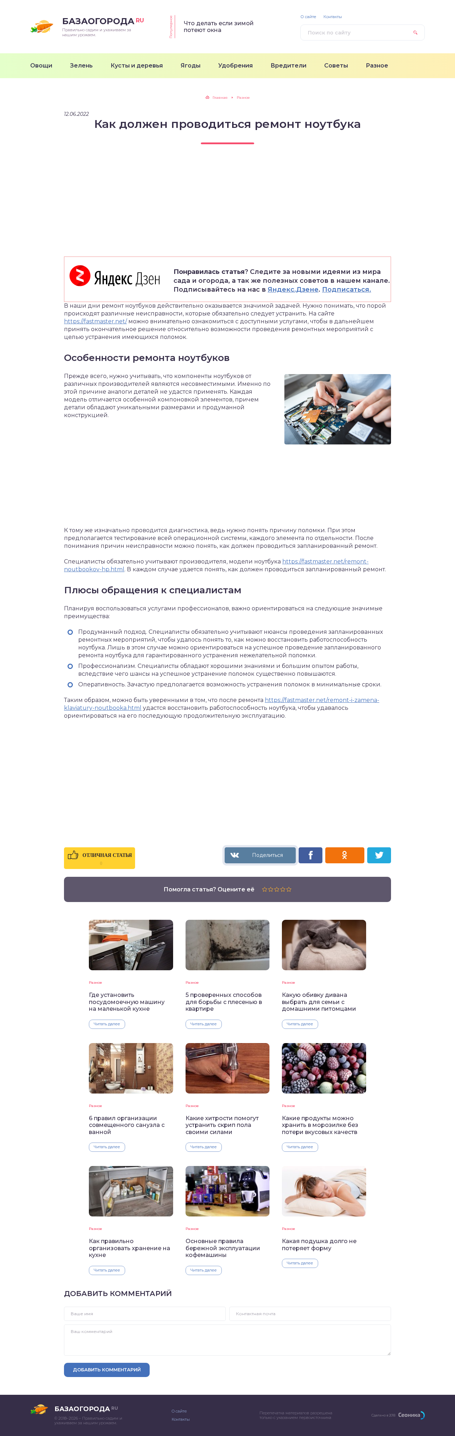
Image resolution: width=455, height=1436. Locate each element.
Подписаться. (346, 289)
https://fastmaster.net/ (95, 321)
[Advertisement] (227, 207)
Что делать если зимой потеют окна (219, 26)
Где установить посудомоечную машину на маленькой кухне (127, 1002)
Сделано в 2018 (383, 1415)
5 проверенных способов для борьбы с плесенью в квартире (224, 1002)
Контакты (332, 17)
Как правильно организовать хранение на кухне (129, 1248)
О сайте (308, 17)
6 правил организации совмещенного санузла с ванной (127, 1125)
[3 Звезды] (277, 889)
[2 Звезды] (271, 889)
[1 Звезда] (265, 889)
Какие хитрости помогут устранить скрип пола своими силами (222, 1125)
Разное (95, 982)
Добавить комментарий (107, 1369)
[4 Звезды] (283, 889)
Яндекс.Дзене (293, 289)
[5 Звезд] (289, 889)
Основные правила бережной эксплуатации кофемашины (223, 1248)
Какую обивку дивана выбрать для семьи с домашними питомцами (319, 1002)
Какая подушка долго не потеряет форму (319, 1244)
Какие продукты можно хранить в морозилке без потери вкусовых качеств (320, 1125)
